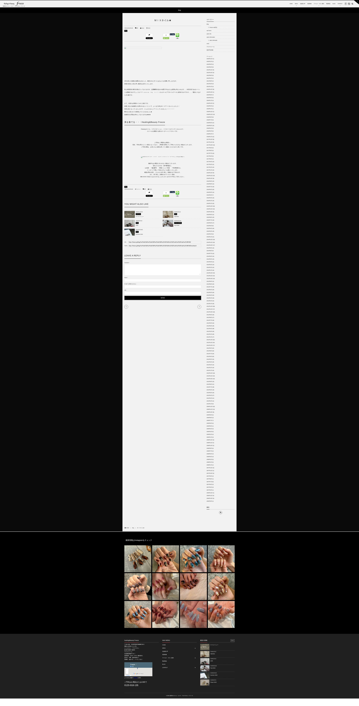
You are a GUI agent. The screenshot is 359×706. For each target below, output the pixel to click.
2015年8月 (209, 217)
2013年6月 (209, 289)
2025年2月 (209, 61)
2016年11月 (209, 175)
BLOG (334, 3)
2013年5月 (209, 292)
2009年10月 (210, 412)
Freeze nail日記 (178, 222)
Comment (126, 262)
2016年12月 (210, 172)
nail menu (138, 214)
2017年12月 (210, 139)
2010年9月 (209, 381)
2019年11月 (209, 103)
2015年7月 (209, 220)
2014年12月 (210, 239)
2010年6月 (209, 390)
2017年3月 (209, 164)
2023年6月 (209, 67)
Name (125, 277)
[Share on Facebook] (346, 4)
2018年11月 (209, 114)
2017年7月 (209, 153)
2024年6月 (209, 64)
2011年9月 (209, 348)
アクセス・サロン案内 (319, 3)
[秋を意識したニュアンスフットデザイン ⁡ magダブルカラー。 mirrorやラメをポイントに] (193, 586)
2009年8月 (209, 417)
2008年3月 (209, 459)
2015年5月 (209, 225)
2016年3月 (209, 197)
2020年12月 (210, 89)
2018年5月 (209, 125)
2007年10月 (210, 473)
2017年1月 (209, 170)
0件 (137, 28)
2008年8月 (209, 448)
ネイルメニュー (140, 216)
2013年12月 (210, 273)
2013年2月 (209, 300)
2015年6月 (209, 223)
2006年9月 (209, 501)
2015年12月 (210, 206)
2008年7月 (209, 451)
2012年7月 (209, 320)
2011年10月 (209, 345)
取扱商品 (328, 3)
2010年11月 (209, 376)
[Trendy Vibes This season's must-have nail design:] (165, 558)
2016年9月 (209, 181)
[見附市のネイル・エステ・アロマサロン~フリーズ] (14, 4)
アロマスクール (211, 46)
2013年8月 (209, 284)
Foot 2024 (176, 225)
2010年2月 (209, 401)
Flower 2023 (213, 682)
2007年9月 (209, 476)
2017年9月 (209, 147)
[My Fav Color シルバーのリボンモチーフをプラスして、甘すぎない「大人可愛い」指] (193, 558)
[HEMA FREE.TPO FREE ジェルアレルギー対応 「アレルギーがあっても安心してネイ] (221, 558)
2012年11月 (209, 309)
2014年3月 (209, 264)
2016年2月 (209, 200)
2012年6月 (209, 323)
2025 (137, 225)
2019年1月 (209, 108)
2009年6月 (209, 423)
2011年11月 (209, 342)
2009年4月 (209, 428)
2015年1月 (209, 236)
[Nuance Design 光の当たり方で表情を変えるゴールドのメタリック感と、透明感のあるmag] (221, 586)
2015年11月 (209, 209)
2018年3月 (209, 131)
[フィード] (220, 512)
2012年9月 (209, 314)
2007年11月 (209, 470)
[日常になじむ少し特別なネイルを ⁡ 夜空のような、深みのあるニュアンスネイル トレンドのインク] (137, 614)
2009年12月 (210, 406)
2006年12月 (210, 492)
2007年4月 (209, 490)
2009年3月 (209, 431)
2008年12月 (210, 440)
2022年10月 (210, 72)
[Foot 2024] (168, 226)
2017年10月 (210, 145)
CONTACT (340, 3)
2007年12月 (210, 467)
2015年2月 (209, 234)
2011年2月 (209, 367)
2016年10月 (210, 178)
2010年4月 (209, 395)
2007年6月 (209, 484)
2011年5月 (209, 359)
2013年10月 (210, 278)
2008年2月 (209, 462)
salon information (211, 37)
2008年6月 (209, 453)
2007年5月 (209, 487)
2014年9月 (209, 248)
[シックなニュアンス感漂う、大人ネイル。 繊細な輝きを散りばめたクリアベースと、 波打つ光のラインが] (221, 614)
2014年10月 (210, 245)
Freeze (135, 677)
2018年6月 (209, 122)
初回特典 (309, 3)
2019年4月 (209, 106)
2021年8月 (209, 81)
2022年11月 (209, 70)
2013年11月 (209, 275)
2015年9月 (209, 214)
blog (126, 30)
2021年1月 (209, 86)
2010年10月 (210, 378)
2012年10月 (210, 312)
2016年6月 (209, 189)
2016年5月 (209, 192)
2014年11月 (209, 242)
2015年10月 (210, 211)
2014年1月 (209, 270)
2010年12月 (210, 373)
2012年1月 (209, 337)
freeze (142, 28)
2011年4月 (209, 362)
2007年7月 (209, 481)
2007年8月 (209, 479)
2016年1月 (209, 203)
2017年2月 (209, 167)
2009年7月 (209, 420)
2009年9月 (209, 415)
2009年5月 (209, 426)
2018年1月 (209, 136)
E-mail (125, 284)
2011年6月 (209, 356)
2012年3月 (209, 331)
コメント (138, 189)
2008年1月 (209, 465)
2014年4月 (209, 261)
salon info (209, 34)
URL (125, 290)
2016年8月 (209, 184)
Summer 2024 (139, 234)
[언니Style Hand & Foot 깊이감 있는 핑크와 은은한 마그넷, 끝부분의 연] (165, 586)
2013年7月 (209, 287)
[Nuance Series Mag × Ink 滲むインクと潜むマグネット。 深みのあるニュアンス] (165, 614)
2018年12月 (210, 111)
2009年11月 (209, 409)
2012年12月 (210, 306)
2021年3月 (209, 83)
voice (208, 43)
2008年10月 (210, 445)
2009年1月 (209, 437)
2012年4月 (209, 328)
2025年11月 (209, 58)
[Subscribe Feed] (349, 4)
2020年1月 (209, 100)
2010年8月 (209, 384)
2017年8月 (209, 150)
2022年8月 (209, 75)
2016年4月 (209, 195)
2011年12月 (209, 339)
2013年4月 (209, 295)
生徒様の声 (302, 3)
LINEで (144, 682)
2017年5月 (209, 159)
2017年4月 (209, 161)
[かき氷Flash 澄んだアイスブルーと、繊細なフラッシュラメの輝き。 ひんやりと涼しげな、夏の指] (193, 614)
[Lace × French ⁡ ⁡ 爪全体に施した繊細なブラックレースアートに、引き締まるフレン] (137, 586)
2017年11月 (209, 142)
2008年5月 (209, 456)
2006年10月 (210, 498)
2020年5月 (209, 97)
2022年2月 (209, 78)
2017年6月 (209, 156)
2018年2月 (209, 134)
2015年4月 (209, 228)
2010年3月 (209, 398)
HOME (291, 3)
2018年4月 (209, 128)
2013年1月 (209, 303)
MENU (296, 3)
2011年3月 (209, 364)
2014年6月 (209, 256)
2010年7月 (209, 387)
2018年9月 (209, 117)
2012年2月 (209, 334)
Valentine (176, 216)
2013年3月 (209, 298)
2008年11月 (209, 442)
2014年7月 (209, 253)
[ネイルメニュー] (129, 217)
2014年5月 (209, 259)
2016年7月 (209, 186)
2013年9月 (209, 281)
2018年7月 (209, 120)
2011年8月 (209, 351)
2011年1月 (209, 370)
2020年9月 (209, 94)
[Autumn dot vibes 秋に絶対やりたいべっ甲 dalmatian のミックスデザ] (137, 558)
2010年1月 (209, 403)
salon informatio (213, 40)
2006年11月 (209, 495)
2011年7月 (209, 353)
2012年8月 (209, 317)
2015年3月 (209, 231)
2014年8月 (209, 250)
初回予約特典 (210, 50)
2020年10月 (210, 92)
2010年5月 (209, 392)
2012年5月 (209, 326)
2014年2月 (209, 267)
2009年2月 (209, 434)
